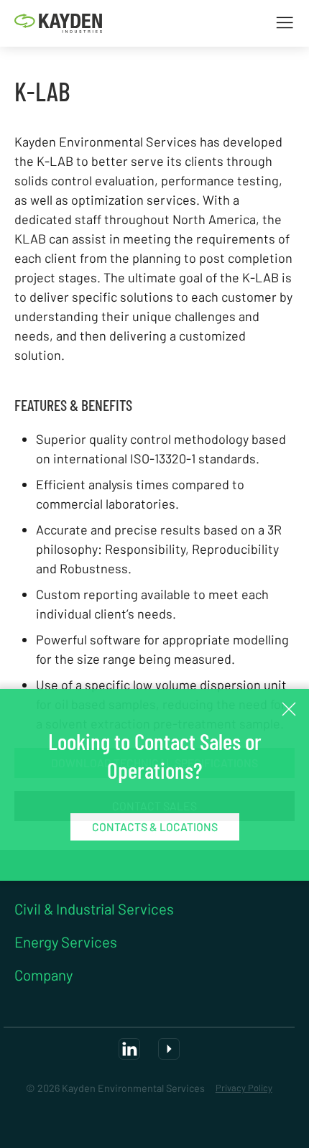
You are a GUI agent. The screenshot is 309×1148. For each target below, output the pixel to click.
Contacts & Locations (155, 826)
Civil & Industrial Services (94, 909)
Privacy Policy (244, 1087)
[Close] (289, 709)
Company (43, 975)
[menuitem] (58, 23)
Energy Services (65, 942)
